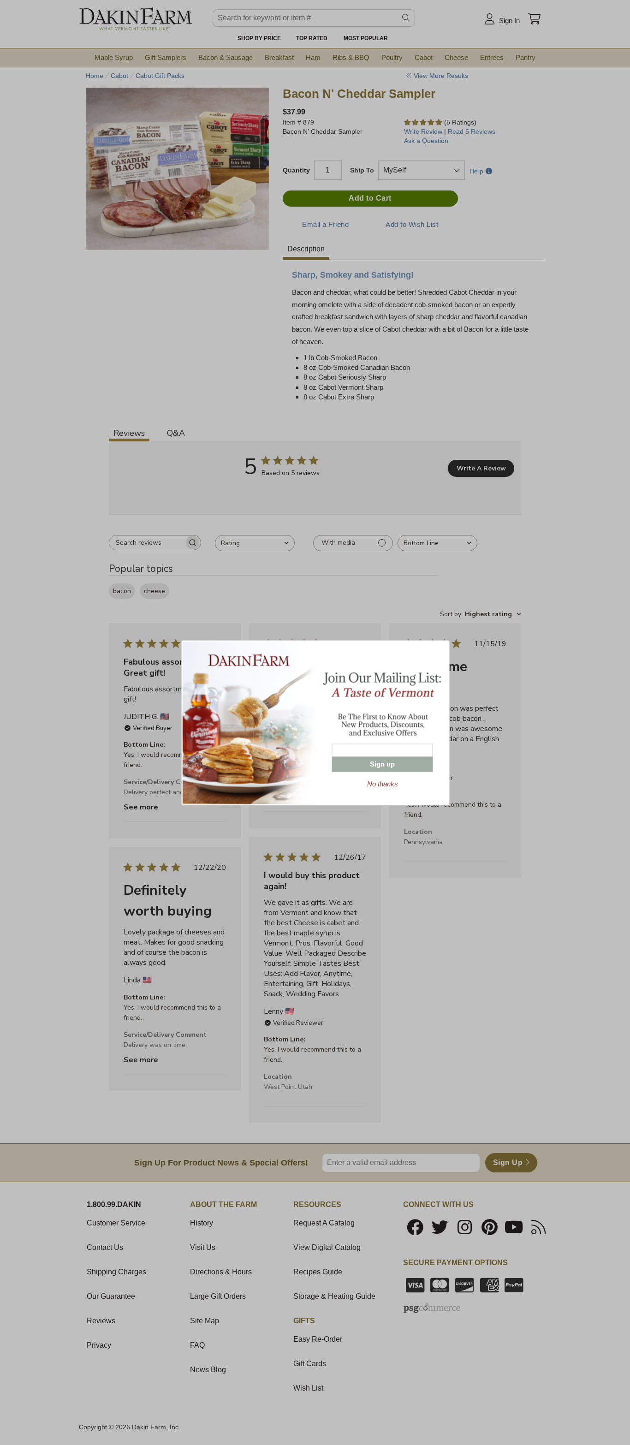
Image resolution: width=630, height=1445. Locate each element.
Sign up (382, 763)
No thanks (382, 783)
